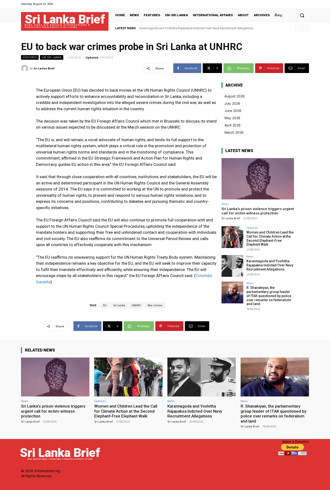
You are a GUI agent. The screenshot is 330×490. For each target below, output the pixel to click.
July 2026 (232, 103)
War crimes (155, 305)
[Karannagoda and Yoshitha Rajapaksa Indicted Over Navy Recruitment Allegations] (232, 266)
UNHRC (136, 305)
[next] (306, 28)
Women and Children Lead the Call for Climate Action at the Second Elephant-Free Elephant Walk (270, 238)
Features (30, 57)
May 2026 (232, 118)
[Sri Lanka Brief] (25, 68)
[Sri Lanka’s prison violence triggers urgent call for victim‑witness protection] (258, 178)
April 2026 (232, 125)
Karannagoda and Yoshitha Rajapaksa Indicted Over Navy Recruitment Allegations (196, 28)
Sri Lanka (119, 305)
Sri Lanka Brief (44, 68)
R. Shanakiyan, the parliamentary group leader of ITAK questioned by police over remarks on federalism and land (268, 296)
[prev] (298, 28)
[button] (302, 15)
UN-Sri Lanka (51, 57)
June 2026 (232, 111)
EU (105, 305)
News (225, 204)
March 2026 (234, 132)
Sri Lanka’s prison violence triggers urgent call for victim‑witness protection (258, 211)
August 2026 (234, 96)
